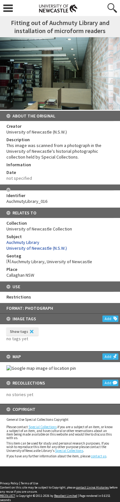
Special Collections (42, 427)
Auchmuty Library (22, 242)
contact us (98, 456)
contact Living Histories (92, 487)
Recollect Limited (65, 496)
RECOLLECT (7, 496)
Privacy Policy (9, 483)
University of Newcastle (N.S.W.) (36, 248)
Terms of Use (29, 483)
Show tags (19, 331)
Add (108, 318)
